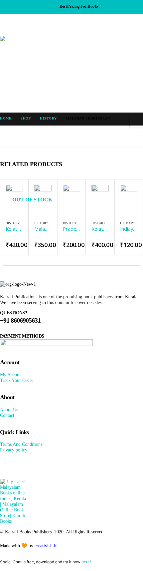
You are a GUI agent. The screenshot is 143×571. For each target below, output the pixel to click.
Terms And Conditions (21, 444)
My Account (11, 374)
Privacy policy (13, 449)
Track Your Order (16, 380)
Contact (7, 415)
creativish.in (46, 545)
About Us (9, 409)
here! (86, 561)
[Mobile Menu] (6, 27)
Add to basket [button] (41, 196)
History (13, 223)
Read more (12, 196)
